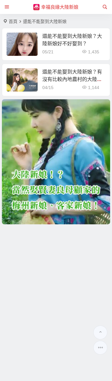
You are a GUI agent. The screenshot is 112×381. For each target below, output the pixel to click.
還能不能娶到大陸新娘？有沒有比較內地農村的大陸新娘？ (72, 79)
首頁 (13, 21)
